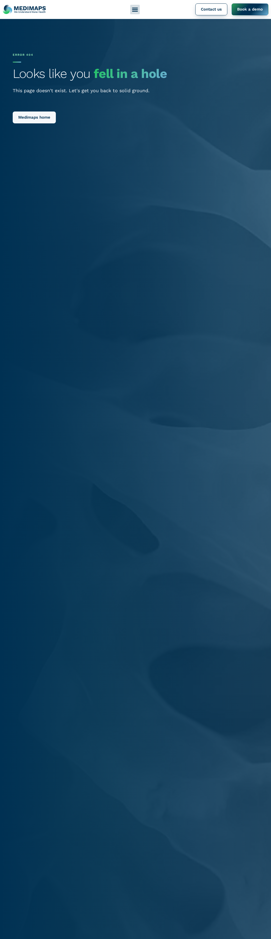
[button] (135, 9)
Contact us (211, 9)
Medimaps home (34, 117)
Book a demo (250, 9)
